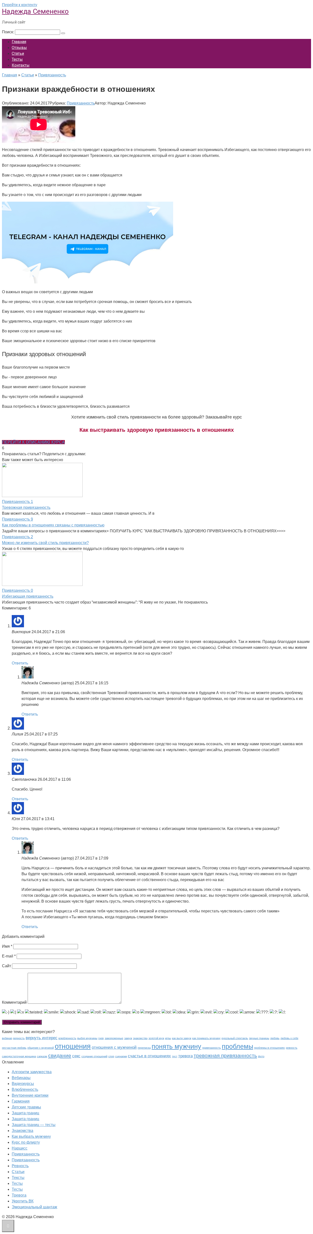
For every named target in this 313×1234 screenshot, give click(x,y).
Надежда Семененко (35, 11)
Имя (7, 946)
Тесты (17, 59)
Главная (19, 41)
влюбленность (67, 1038)
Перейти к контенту (19, 5)
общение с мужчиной (40, 1047)
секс (76, 1056)
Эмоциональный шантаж (34, 1207)
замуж (128, 1038)
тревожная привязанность (225, 1055)
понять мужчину (176, 1046)
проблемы (237, 1046)
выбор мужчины (87, 1038)
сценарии (121, 1056)
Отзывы (19, 47)
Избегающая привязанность (27, 596)
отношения (73, 1046)
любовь (274, 1038)
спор (111, 1056)
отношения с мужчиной (114, 1047)
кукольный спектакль (235, 1038)
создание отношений (94, 1056)
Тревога (19, 1195)
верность (19, 1038)
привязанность (211, 1047)
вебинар (7, 1038)
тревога (185, 1056)
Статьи (18, 53)
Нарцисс (19, 1148)
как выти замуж (181, 1038)
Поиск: (8, 32)
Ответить (20, 663)
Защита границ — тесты (34, 1125)
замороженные (114, 1038)
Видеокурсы (23, 1084)
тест (174, 1056)
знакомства (140, 1038)
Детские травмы (26, 1107)
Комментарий (14, 1002)
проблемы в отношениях (269, 1047)
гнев (101, 1038)
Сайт (6, 966)
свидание (59, 1055)
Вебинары (21, 1078)
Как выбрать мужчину (31, 1136)
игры (168, 1038)
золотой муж (156, 1038)
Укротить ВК (23, 1201)
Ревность (20, 1166)
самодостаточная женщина (19, 1056)
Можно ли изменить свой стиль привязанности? (45, 543)
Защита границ (25, 1113)
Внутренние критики (30, 1095)
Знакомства (22, 1131)
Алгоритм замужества (32, 1072)
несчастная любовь (14, 1047)
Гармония (21, 1101)
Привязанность (81, 103)
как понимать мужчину (206, 1038)
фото (261, 1056)
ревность (291, 1047)
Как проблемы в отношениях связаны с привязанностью (53, 525)
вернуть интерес (41, 1038)
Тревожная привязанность (26, 507)
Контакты (21, 65)
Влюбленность (25, 1089)
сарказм (42, 1056)
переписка (144, 1047)
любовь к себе (289, 1038)
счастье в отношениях (149, 1056)
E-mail (9, 956)
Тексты (18, 1178)
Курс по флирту (26, 1142)
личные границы (259, 1038)
